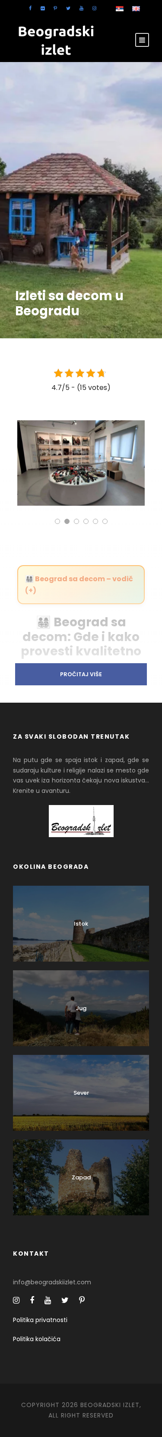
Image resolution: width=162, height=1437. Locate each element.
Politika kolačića (36, 1339)
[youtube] (81, 8)
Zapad (81, 1177)
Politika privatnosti (40, 1320)
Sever (81, 1093)
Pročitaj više (81, 674)
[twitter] (68, 8)
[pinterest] (55, 8)
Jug (81, 1008)
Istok (81, 924)
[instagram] (94, 8)
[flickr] (42, 8)
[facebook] (30, 8)
